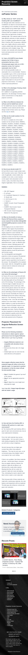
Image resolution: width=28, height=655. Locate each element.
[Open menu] (25, 3)
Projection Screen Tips (12, 609)
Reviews (9, 622)
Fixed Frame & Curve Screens (11, 11)
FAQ (3, 11)
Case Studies (10, 615)
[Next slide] (25, 556)
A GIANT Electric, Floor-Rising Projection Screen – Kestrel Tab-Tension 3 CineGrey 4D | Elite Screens (12, 562)
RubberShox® (10, 598)
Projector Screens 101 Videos (13, 613)
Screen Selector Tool (11, 612)
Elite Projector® (10, 595)
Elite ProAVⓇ (10, 593)
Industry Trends (10, 621)
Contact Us (9, 583)
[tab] (12, 571)
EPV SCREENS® (11, 596)
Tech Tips (9, 619)
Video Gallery (20, 567)
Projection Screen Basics (12, 610)
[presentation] (14, 550)
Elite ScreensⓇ (10, 592)
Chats (8, 616)
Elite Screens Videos (11, 567)
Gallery (8, 624)
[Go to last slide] (3, 556)
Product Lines (10, 625)
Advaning (9, 599)
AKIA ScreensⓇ (10, 590)
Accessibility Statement (12, 584)
